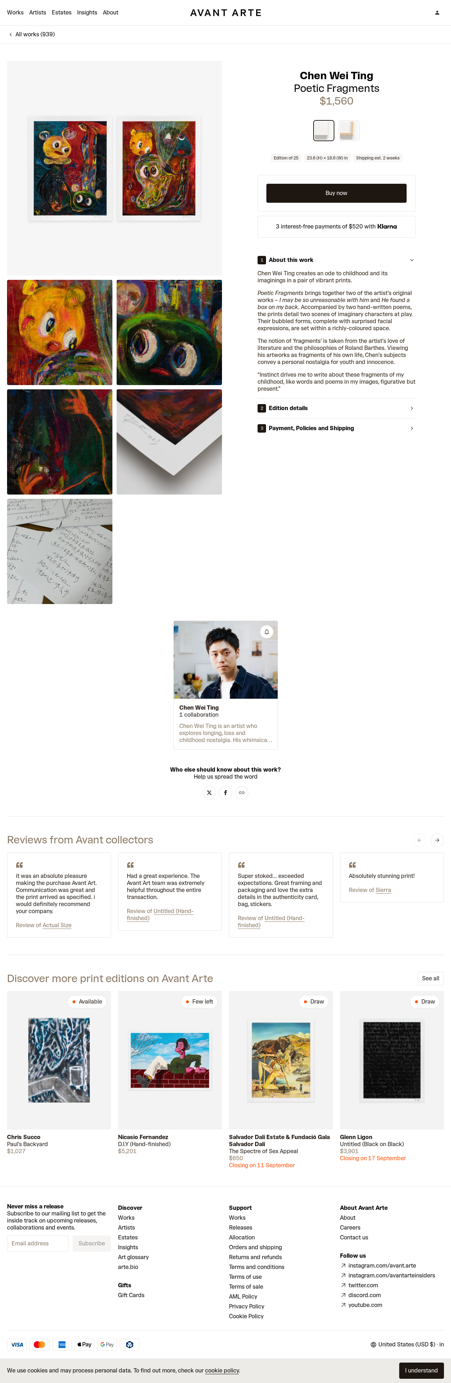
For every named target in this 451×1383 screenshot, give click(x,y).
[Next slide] (437, 840)
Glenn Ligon (356, 1137)
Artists (37, 12)
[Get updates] (266, 632)
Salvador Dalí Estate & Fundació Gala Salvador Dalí (279, 1141)
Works (15, 12)
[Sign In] (437, 12)
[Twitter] (209, 792)
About (110, 12)
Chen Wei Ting (336, 75)
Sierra (383, 890)
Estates (62, 12)
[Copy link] (241, 792)
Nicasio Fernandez (143, 1137)
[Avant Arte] (225, 12)
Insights (87, 12)
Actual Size (57, 925)
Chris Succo (24, 1137)
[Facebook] (225, 792)
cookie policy (222, 1370)
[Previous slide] (419, 840)
